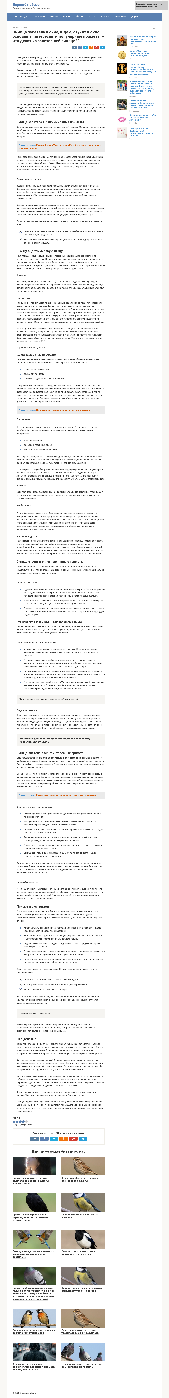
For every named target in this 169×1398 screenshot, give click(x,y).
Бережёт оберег (27, 4)
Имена (66, 16)
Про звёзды (21, 16)
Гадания (54, 16)
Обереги (79, 16)
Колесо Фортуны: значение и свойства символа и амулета (140, 53)
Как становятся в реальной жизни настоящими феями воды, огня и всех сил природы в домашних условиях (142, 69)
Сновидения (39, 16)
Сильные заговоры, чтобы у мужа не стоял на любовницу (142, 117)
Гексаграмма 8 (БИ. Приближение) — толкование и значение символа (141, 132)
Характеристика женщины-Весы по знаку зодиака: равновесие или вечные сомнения (142, 104)
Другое (135, 16)
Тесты (92, 16)
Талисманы (120, 16)
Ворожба (104, 16)
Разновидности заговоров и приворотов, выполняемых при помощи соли (142, 40)
